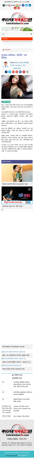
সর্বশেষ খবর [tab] (18, 375)
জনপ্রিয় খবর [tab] (18, 378)
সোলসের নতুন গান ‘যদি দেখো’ (12, 206)
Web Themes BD (23, 456)
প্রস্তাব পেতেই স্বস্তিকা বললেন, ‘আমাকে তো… (17, 362)
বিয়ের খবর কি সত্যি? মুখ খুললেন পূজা (15, 184)
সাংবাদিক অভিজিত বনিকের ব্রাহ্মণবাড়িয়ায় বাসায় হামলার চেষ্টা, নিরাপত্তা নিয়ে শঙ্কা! (22, 384)
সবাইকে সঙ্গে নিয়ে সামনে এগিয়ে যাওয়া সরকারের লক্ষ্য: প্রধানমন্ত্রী (22, 409)
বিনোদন (8, 50)
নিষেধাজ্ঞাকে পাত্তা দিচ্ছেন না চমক (13, 347)
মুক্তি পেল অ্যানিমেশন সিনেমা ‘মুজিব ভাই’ (16, 355)
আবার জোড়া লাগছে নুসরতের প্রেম (13, 369)
